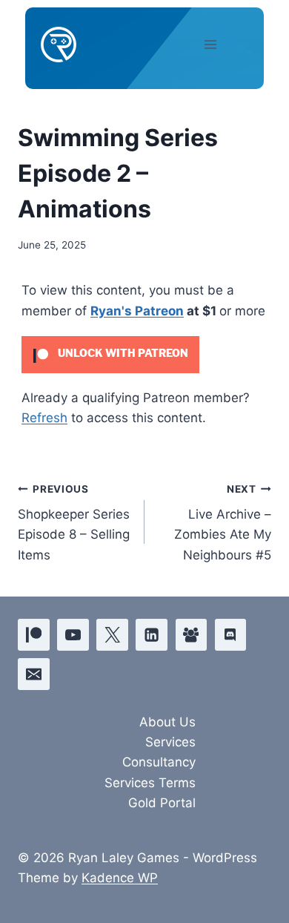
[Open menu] (223, 44)
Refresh (44, 417)
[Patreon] (34, 635)
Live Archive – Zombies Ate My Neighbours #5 (222, 522)
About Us (167, 722)
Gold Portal (162, 802)
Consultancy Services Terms (150, 772)
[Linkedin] (151, 635)
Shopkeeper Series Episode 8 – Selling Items (74, 522)
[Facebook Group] (191, 635)
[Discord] (231, 635)
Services (170, 742)
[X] (112, 635)
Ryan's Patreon (137, 310)
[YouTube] (73, 635)
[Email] (34, 674)
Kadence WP (120, 877)
